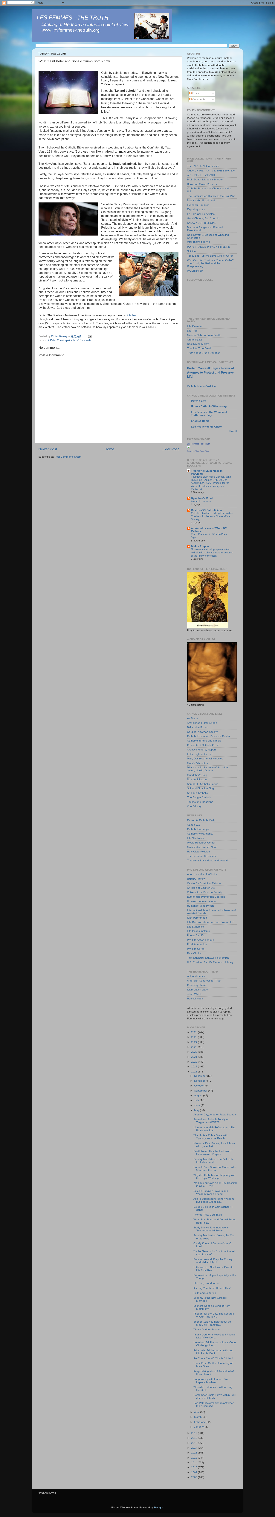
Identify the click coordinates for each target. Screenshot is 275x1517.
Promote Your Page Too (198, 451)
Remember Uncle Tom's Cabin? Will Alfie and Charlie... (214, 1396)
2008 (194, 1477)
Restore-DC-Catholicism (206, 510)
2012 (194, 1457)
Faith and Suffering (204, 1293)
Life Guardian (195, 326)
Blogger (158, 1507)
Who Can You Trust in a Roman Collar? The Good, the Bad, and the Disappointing (210, 263)
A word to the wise (201, 501)
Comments (198, 99)
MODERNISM (195, 270)
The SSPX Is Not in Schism (203, 166)
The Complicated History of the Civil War (211, 196)
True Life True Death (199, 348)
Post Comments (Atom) (68, 456)
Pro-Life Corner (196, 949)
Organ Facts (194, 339)
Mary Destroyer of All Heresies (205, 758)
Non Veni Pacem (197, 779)
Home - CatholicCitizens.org (209, 406)
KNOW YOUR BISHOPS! (201, 223)
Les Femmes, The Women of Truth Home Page (209, 414)
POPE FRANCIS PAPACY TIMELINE (208, 246)
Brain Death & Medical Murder (205, 179)
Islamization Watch (198, 989)
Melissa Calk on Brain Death (204, 335)
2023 (194, 1047)
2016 (194, 1437)
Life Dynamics (195, 926)
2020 (194, 1061)
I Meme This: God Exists (207, 1214)
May (197, 1110)
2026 (194, 1032)
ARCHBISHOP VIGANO (201, 175)
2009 (194, 1472)
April (197, 1412)
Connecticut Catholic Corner (203, 745)
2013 (194, 1452)
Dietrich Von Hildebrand (201, 200)
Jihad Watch (194, 994)
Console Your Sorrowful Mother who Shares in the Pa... (214, 1168)
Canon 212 (193, 824)
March (198, 1417)
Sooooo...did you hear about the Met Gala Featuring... (212, 1323)
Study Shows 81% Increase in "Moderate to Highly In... (211, 1229)
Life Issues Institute (198, 931)
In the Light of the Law (200, 754)
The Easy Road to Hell (206, 1283)
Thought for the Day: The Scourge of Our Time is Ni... (213, 1315)
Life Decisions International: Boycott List (210, 922)
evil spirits (66, 340)
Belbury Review (196, 878)
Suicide (191, 251)
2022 (194, 1051)
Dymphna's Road (202, 498)
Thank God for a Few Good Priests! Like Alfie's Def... (214, 1336)
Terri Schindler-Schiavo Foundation (208, 957)
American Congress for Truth (204, 980)
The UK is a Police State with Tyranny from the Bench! (210, 1137)
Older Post (170, 449)
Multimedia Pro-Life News (202, 847)
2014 (194, 1447)
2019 (194, 1066)
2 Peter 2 (53, 340)
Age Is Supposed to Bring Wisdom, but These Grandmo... (214, 1200)
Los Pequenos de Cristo (206, 426)
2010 (194, 1467)
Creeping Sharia (196, 985)
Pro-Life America (197, 944)
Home (109, 449)
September (201, 1090)
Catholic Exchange (198, 829)
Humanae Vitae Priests (200, 905)
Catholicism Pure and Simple (204, 740)
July (197, 1100)
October (199, 1085)
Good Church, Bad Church (203, 218)
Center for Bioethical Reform (204, 883)
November (200, 1080)
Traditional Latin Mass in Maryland (207, 860)
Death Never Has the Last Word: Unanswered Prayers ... (212, 1153)
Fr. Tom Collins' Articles (201, 214)
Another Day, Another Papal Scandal (214, 1114)
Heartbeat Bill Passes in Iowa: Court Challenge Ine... (214, 1344)
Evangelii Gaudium (198, 205)
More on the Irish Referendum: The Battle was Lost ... (214, 1129)
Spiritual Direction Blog (200, 788)
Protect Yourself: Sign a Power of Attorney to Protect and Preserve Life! (210, 372)
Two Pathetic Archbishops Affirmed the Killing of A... (213, 1404)
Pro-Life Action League (200, 940)
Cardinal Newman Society (202, 731)
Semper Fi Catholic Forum (202, 784)
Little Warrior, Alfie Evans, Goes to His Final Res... (213, 1269)
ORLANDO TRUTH (198, 242)
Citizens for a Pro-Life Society (204, 892)
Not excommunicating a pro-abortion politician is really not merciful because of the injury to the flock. (212, 552)
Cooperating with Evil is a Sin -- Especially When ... (211, 1380)
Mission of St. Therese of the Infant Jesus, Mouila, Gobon (208, 769)
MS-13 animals (82, 340)
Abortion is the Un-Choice (202, 874)
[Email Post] (89, 336)
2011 (194, 1462)
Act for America (196, 976)
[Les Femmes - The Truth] (188, 447)
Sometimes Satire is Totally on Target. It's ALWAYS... (211, 1121)
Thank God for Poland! (206, 1329)
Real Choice (194, 953)
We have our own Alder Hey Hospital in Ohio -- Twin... (215, 1184)
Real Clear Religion (198, 851)
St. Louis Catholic (197, 793)
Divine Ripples (200, 546)
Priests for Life (195, 935)
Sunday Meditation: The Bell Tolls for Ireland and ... (213, 1161)
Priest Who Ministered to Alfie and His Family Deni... (213, 1352)
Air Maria (192, 718)
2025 (194, 1037)
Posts (195, 93)
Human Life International (201, 901)
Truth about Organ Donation (203, 353)
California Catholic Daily (201, 820)
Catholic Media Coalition (201, 386)
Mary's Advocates (197, 763)
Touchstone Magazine (200, 802)
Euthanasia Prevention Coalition (206, 896)
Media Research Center (201, 842)
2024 (194, 1042)
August (198, 1095)
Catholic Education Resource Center (208, 736)
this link (131, 315)
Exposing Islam (196, 209)
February (200, 1422)
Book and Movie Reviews (202, 184)
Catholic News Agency (200, 833)
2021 (194, 1056)
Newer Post (47, 449)
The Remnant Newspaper (202, 856)
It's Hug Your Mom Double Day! (212, 1288)
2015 (194, 1443)
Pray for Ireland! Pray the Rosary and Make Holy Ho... (212, 1261)
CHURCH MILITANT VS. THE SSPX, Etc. (211, 170)
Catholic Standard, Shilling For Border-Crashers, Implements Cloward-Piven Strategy (212, 516)
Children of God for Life (201, 887)
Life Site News (195, 838)
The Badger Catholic (199, 797)
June (197, 1105)
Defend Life (198, 400)
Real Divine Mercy (198, 344)
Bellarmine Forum (197, 727)
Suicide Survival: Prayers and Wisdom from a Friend (210, 1192)
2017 (194, 1433)
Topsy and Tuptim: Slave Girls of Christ (210, 255)
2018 (194, 1071)
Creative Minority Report (201, 749)
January (199, 1426)
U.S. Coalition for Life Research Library (210, 962)
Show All (233, 431)
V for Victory (194, 806)
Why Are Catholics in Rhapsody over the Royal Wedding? (214, 1176)
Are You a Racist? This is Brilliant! (213, 1358)
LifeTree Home (200, 421)
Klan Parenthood (197, 917)
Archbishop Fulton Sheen (202, 723)
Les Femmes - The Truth (198, 444)
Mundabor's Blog (197, 775)
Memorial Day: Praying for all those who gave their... (214, 1145)
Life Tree (192, 330)
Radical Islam (195, 998)
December (200, 1076)
